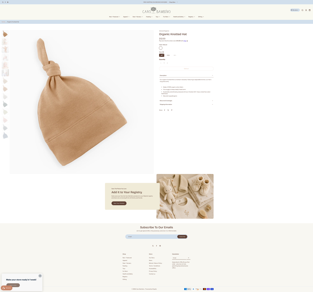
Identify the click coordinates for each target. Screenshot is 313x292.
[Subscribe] (188, 258)
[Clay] (164, 48)
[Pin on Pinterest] (172, 110)
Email (174, 258)
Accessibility (152, 268)
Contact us (152, 274)
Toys (157, 16)
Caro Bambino (140, 289)
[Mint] (176, 48)
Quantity (162, 59)
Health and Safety (178, 16)
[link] (13, 285)
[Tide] (184, 48)
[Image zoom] (82, 102)
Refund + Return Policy (155, 263)
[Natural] (160, 48)
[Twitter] (3, 2)
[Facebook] (5, 2)
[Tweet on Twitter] (168, 110)
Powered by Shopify (151, 289)
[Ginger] (168, 48)
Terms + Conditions (154, 266)
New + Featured (113, 16)
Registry (190, 16)
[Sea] (188, 48)
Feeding (148, 16)
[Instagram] (8, 2)
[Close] (40, 275)
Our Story (152, 258)
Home (3, 22)
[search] (302, 10)
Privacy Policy (153, 271)
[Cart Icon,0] (309, 10)
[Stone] (172, 48)
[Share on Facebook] (164, 110)
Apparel (125, 16)
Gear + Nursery (137, 16)
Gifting (200, 16)
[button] (186, 69)
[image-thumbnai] (5, 33)
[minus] (160, 63)
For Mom (165, 16)
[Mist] (180, 48)
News (150, 260)
